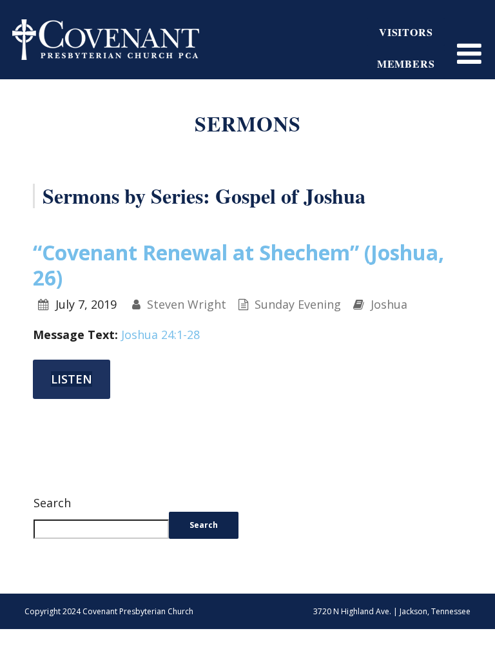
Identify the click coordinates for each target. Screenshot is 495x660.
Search (52, 502)
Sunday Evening (298, 304)
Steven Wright (186, 304)
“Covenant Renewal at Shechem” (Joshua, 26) (238, 264)
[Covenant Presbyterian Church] (105, 38)
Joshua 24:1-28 (160, 334)
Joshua (389, 304)
